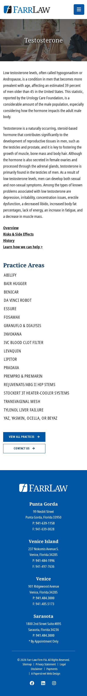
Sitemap (27, 664)
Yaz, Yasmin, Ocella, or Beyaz (30, 418)
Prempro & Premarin (23, 376)
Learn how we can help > (23, 246)
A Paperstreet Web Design (45, 673)
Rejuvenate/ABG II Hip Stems (30, 384)
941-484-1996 (45, 560)
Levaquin (12, 351)
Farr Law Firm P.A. (37, 660)
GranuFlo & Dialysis (22, 325)
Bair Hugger (15, 283)
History (9, 240)
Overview (11, 227)
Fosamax (12, 317)
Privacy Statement (46, 664)
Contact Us (22, 448)
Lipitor (10, 359)
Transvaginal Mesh (22, 401)
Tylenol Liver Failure (24, 410)
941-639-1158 (45, 523)
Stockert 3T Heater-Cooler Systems (36, 393)
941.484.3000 (45, 598)
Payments (51, 669)
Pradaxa (11, 367)
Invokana (13, 334)
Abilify (10, 275)
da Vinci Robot (18, 300)
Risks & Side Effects (18, 234)
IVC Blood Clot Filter (23, 342)
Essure (10, 308)
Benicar (11, 292)
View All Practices (22, 437)
